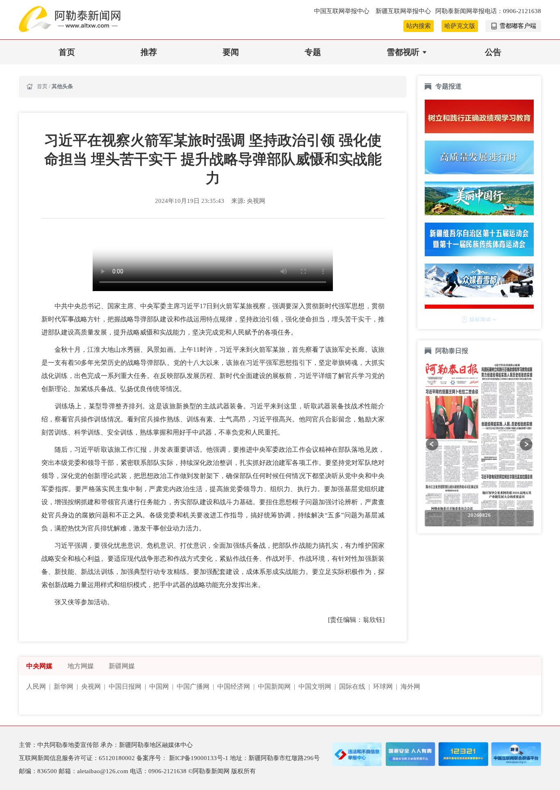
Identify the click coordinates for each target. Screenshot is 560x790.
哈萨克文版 (459, 26)
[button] (432, 444)
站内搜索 (418, 26)
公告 (493, 52)
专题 (313, 52)
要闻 (231, 52)
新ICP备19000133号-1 (199, 758)
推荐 (149, 52)
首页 (67, 52)
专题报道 (448, 86)
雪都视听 (403, 52)
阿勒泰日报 (452, 351)
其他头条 (62, 86)
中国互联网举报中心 (342, 11)
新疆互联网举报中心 (403, 11)
